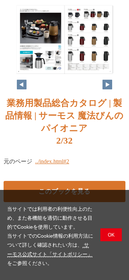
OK (111, 235)
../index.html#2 (52, 161)
